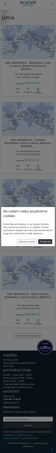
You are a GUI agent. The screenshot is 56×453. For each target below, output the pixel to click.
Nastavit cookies (27, 241)
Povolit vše (45, 241)
